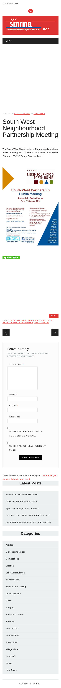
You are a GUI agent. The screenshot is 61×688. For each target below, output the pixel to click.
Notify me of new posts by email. (27, 448)
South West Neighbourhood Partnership (28, 321)
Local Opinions (13, 593)
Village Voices (13, 649)
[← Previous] (6, 332)
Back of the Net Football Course (22, 494)
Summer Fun (12, 635)
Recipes (10, 607)
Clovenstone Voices (15, 552)
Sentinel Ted (12, 628)
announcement (19, 320)
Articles (9, 545)
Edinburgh (33, 320)
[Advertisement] (30, 76)
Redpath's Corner (14, 614)
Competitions (12, 559)
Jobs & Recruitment (15, 572)
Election (10, 565)
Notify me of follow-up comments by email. (25, 433)
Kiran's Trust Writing (16, 586)
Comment (16, 364)
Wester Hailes (41, 322)
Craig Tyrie (39, 113)
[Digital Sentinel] (30, 31)
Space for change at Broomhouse (22, 508)
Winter (9, 663)
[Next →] (54, 332)
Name (13, 394)
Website (14, 416)
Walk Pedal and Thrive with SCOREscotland (27, 515)
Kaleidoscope (12, 579)
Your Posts (11, 670)
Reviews (10, 621)
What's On (11, 656)
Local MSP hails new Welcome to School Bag (28, 522)
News (54, 316)
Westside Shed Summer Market (21, 501)
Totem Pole (11, 642)
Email (13, 405)
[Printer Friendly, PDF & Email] (11, 258)
